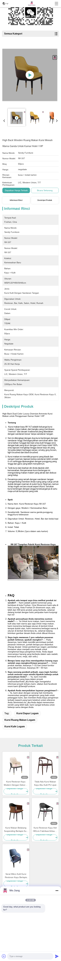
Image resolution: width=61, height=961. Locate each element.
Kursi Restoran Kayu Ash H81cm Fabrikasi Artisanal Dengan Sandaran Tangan (45, 830)
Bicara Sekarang (45, 190)
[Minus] (57, 890)
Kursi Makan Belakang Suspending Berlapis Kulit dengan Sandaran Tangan (16, 830)
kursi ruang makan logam (19, 720)
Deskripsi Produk (44, 200)
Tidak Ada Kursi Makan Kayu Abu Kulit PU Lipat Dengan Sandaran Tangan (45, 783)
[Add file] (4, 956)
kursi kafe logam (14, 726)
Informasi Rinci (16, 200)
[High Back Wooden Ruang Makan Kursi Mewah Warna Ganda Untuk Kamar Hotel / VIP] (29, 75)
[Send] (56, 956)
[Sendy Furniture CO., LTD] (31, 3)
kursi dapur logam (27, 713)
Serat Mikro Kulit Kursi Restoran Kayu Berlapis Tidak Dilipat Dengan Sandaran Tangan (16, 876)
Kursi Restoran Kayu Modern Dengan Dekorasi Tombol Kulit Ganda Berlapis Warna (16, 783)
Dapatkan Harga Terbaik (16, 190)
